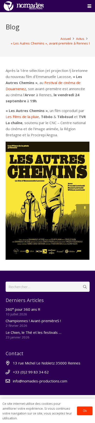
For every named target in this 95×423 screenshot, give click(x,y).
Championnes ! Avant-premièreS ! (33, 320)
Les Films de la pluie (22, 116)
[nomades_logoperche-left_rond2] (24, 6)
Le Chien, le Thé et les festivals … (33, 332)
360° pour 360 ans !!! (23, 309)
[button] (89, 6)
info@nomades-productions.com (40, 381)
